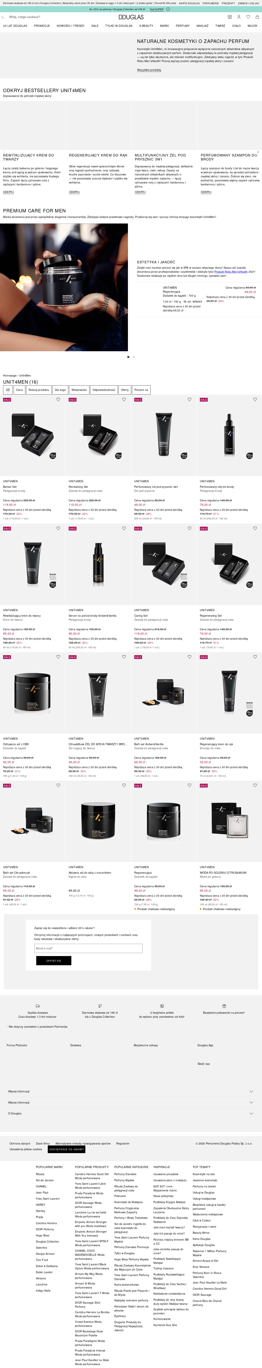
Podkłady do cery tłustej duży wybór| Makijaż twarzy (170, 1302)
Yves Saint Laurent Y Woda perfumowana (92, 1295)
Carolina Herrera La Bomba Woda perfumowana (92, 1314)
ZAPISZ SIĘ (53, 960)
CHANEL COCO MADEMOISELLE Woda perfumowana (90, 1255)
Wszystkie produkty (149, 70)
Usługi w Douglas (203, 1192)
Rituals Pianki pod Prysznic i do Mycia (131, 1293)
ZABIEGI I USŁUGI (248, 3)
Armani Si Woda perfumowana (85, 1285)
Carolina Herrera (46, 1223)
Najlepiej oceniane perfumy (131, 1300)
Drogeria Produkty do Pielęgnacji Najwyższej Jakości (128, 1326)
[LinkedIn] (227, 1071)
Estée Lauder (44, 1272)
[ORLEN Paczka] (104, 1054)
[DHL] (76, 1054)
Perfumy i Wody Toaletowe (131, 1218)
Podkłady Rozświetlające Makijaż (169, 1276)
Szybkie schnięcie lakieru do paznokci (171, 1311)
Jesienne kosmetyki (205, 1180)
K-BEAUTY (146, 26)
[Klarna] (13, 1054)
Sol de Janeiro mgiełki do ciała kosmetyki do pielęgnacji (130, 1228)
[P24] (54, 1054)
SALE (94, 26)
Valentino (41, 1247)
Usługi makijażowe (204, 1198)
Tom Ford (42, 1260)
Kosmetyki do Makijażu (128, 1202)
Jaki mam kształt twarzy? (169, 1227)
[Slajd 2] (133, 357)
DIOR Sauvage (202, 1295)
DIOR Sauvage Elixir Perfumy (88, 1304)
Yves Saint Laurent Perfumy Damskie (131, 1277)
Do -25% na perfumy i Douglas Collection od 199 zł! (117, 9)
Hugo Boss (42, 1235)
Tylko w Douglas (124, 1253)
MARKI (164, 26)
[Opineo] (178, 1049)
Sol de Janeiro (45, 1180)
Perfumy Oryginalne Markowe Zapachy (126, 1210)
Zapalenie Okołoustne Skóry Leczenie (171, 1210)
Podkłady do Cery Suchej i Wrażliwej (169, 1286)
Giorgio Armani (45, 1254)
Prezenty (228, 3)
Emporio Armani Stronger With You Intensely (91, 1233)
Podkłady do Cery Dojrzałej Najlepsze (170, 1220)
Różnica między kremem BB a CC (171, 1241)
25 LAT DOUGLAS (15, 26)
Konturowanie (162, 1319)
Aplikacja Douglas (204, 1245)
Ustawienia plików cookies (26, 1149)
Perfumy (183, 26)
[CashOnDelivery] (13, 1063)
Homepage (10, 375)
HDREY (40, 1205)
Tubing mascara (163, 1268)
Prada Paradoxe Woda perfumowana (89, 1195)
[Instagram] (207, 1071)
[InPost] (90, 1054)
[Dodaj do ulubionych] (60, 399)
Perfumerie (211, 3)
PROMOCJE (42, 26)
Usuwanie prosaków (165, 1174)
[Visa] (40, 1054)
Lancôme (41, 1284)
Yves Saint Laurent (48, 1198)
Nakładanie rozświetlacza (169, 1293)
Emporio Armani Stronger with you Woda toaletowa (91, 1224)
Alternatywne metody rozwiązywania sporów (82, 1143)
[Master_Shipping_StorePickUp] (117, 1054)
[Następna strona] (257, 152)
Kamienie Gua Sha (165, 1325)
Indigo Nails (43, 1290)
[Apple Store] (227, 1053)
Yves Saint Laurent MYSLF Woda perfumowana (92, 1243)
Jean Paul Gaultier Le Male (210, 1282)
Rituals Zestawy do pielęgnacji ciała (126, 1188)
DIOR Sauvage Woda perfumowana (88, 1205)
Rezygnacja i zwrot (204, 1226)
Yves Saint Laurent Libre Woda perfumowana (90, 1186)
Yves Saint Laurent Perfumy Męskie (131, 1239)
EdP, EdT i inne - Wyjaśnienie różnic (165, 1188)
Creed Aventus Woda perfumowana (88, 1324)
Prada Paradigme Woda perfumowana (90, 1343)
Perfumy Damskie (125, 1174)
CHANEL (41, 1186)
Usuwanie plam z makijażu (170, 1180)
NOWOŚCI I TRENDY (70, 26)
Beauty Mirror (201, 1233)
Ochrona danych (20, 1143)
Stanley (40, 1211)
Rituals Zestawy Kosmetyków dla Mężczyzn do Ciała (132, 1267)
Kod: (157, 9)
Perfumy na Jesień (204, 1186)
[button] (131, 1091)
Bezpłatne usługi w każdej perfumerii (209, 1207)
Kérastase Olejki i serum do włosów (131, 1308)
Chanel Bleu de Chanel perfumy (207, 1303)
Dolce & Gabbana (47, 1266)
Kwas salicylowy (163, 1196)
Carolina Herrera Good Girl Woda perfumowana (92, 1176)
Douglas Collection (47, 1241)
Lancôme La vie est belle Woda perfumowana (90, 1214)
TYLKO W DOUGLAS (119, 26)
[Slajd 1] (128, 357)
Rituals (40, 1174)
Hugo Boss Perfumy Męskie (131, 1259)
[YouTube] (214, 1071)
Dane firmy (43, 1143)
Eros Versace (201, 1267)
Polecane (120, 1196)
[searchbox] (37, 17)
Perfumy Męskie (124, 1180)
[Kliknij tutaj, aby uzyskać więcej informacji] (168, 9)
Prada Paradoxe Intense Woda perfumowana (90, 1352)
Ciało (236, 26)
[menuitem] (17, 25)
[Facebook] (200, 1071)
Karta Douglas (189, 3)
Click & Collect (202, 1220)
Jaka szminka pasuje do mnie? (168, 1251)
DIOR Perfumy (45, 1229)
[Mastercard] (26, 1054)
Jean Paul (42, 1192)
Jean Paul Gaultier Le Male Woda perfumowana (92, 1362)
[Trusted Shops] (146, 1049)
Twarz (220, 26)
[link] (32, 457)
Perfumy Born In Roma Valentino (207, 1275)
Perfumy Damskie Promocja (131, 1247)
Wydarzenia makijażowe (208, 1214)
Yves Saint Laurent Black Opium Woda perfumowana (92, 1266)
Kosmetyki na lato (204, 1174)
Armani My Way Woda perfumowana (89, 1276)
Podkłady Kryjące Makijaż (169, 1202)
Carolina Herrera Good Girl (210, 1288)
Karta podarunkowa (126, 1284)
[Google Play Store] (207, 1053)
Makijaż (203, 26)
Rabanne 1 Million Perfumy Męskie (210, 1253)
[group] (131, 357)
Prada (39, 1217)
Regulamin (123, 1143)
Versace (41, 1278)
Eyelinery (120, 1316)
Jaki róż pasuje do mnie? (169, 1233)
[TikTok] (220, 1071)
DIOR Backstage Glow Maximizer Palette (89, 1333)
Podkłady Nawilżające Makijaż (167, 1261)
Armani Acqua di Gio (205, 1260)
